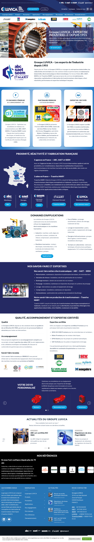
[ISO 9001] (17, 368)
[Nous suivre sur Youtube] (90, 9)
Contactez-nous (80, 9)
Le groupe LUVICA (7, 14)
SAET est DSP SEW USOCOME (60, 518)
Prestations (26, 14)
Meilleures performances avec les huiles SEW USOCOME (61, 509)
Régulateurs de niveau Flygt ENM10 (43, 433)
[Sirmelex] (5, 367)
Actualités (64, 9)
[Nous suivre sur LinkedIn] (87, 9)
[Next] (90, 40)
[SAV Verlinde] (59, 369)
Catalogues (72, 9)
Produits (17, 14)
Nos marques (59, 14)
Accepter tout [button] (87, 539)
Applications (36, 14)
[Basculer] (44, 492)
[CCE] (28, 367)
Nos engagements (48, 14)
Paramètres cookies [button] (74, 539)
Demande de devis (80, 14)
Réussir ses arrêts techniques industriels (60, 493)
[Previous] (3, 40)
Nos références (69, 14)
